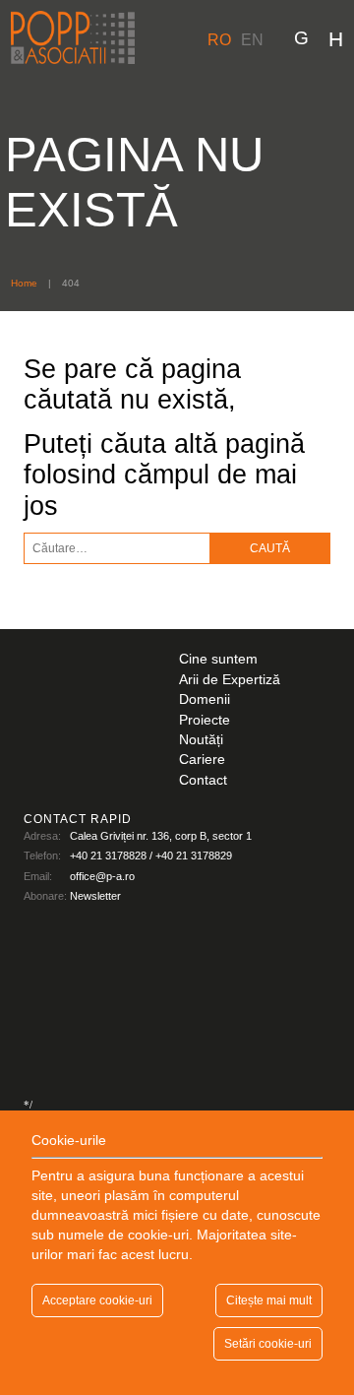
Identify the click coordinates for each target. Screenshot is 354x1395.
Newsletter (95, 896)
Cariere (202, 759)
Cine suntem (218, 659)
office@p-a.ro (102, 876)
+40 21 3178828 (108, 855)
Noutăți (201, 739)
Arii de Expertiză (229, 679)
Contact (203, 780)
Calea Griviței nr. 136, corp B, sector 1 (161, 836)
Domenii (204, 699)
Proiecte (204, 720)
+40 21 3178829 (193, 855)
